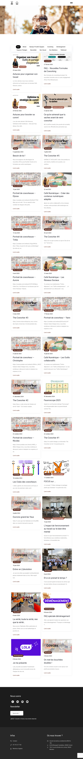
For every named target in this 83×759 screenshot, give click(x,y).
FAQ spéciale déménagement (57, 616)
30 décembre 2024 (49, 396)
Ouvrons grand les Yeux (23, 517)
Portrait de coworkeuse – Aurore (24, 278)
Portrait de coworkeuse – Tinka (24, 238)
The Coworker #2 (20, 400)
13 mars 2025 (48, 273)
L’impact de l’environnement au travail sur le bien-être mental (56, 529)
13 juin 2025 (16, 189)
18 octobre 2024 (17, 478)
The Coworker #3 (20, 318)
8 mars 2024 (16, 615)
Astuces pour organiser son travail (25, 75)
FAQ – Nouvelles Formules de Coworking (56, 69)
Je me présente (20, 663)
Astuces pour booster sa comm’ (24, 116)
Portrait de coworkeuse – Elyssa (24, 194)
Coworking (23, 67)
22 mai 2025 (47, 189)
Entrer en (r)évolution (22, 569)
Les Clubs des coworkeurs (24, 482)
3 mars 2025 (16, 314)
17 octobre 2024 (48, 477)
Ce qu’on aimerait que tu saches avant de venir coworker (54, 117)
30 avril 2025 (47, 233)
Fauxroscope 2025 (52, 400)
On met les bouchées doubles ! (53, 661)
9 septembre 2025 (18, 152)
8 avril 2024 (47, 574)
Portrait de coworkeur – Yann (57, 318)
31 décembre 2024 (18, 396)
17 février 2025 (48, 314)
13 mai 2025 (16, 233)
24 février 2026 (17, 111)
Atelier (15, 67)
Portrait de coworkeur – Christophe (23, 359)
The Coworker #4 (51, 237)
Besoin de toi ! (19, 156)
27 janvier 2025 (17, 353)
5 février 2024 (48, 656)
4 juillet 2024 (16, 513)
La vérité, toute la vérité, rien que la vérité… (25, 620)
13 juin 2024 (47, 522)
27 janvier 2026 (48, 111)
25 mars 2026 (17, 70)
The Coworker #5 (51, 156)
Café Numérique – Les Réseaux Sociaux (54, 278)
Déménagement (49, 609)
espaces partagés (58, 107)
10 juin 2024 (16, 565)
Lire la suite (16, 89)
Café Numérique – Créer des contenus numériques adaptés (56, 196)
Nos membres (18, 186)
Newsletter (48, 148)
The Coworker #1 (51, 438)
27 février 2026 (48, 64)
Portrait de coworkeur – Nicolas (23, 439)
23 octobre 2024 (17, 434)
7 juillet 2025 (47, 152)
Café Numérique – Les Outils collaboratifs (57, 359)
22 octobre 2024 (48, 434)
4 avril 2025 (16, 273)
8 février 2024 (48, 612)
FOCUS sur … (50, 481)
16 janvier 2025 (48, 353)
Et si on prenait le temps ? (55, 578)
